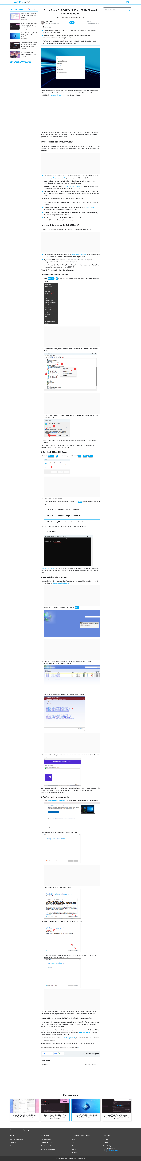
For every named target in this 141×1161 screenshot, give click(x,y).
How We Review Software (48, 1149)
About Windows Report (16, 1139)
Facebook (20, 1130)
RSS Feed (106, 1139)
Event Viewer (90, 208)
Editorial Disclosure (46, 1143)
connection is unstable (78, 255)
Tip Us (11, 1146)
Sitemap (105, 1143)
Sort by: (87, 1064)
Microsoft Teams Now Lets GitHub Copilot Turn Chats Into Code (24, 1116)
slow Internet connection (58, 178)
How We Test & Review (47, 1146)
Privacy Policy (107, 1146)
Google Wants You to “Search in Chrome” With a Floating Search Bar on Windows (117, 1117)
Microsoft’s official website (56, 801)
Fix (73, 1143)
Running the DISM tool (48, 568)
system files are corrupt (73, 186)
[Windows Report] (22, 2)
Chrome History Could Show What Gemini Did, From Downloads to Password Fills (55, 1117)
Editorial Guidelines (46, 1139)
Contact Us (13, 1143)
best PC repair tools (69, 1038)
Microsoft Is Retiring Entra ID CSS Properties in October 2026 (86, 1116)
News (73, 1139)
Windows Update (56, 95)
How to (74, 1146)
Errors (72, 22)
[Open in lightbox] (72, 304)
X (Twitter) (24, 1130)
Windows (74, 1152)
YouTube (28, 1130)
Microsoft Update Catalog (60, 583)
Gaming (74, 1149)
